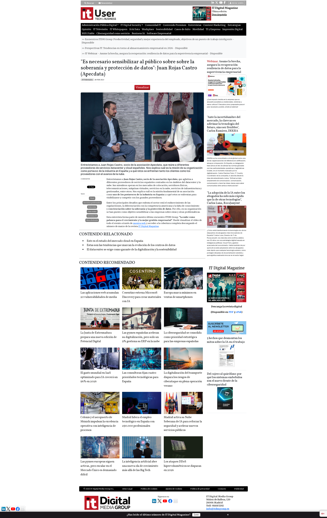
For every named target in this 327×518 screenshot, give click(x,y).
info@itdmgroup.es (217, 508)
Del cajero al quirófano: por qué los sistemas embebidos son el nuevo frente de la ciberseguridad (224, 379)
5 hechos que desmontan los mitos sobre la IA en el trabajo (226, 340)
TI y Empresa (213, 29)
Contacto (222, 489)
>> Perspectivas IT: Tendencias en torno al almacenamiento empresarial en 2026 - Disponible (135, 48)
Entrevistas (194, 25)
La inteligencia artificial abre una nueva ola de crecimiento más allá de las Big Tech (140, 466)
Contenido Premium (174, 25)
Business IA (138, 33)
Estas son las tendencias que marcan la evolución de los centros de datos (131, 245)
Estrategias (234, 25)
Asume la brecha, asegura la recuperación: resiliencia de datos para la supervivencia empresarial (224, 67)
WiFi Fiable (88, 33)
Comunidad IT (153, 25)
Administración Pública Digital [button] (99, 25)
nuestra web (139, 223)
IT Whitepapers (118, 29)
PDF (231, 312)
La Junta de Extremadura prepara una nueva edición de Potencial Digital (98, 337)
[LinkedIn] (213, 2)
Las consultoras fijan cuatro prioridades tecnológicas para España (140, 377)
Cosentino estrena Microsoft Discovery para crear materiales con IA (141, 297)
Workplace (148, 29)
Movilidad (198, 29)
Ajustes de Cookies (174, 489)
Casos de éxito (182, 29)
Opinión (86, 29)
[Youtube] (221, 2)
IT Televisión (100, 29)
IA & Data (134, 29)
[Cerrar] (228, 514)
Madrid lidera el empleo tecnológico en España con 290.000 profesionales (138, 421)
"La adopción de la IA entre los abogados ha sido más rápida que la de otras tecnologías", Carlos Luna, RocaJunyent (226, 198)
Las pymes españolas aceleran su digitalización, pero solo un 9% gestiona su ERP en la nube (141, 337)
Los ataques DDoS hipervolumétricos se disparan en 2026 (182, 466)
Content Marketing (214, 25)
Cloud (92, 198)
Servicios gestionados (92, 203)
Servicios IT (92, 216)
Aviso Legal (127, 489)
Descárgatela (219, 15)
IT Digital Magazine (148, 226)
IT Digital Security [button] (131, 25)
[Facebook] (225, 2)
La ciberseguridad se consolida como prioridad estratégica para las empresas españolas (183, 337)
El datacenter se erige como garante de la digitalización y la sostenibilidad (132, 250)
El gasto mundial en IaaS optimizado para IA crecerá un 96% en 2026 (99, 377)
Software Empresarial (159, 33)
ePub (238, 312)
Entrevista (92, 207)
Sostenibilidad (164, 29)
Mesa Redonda (92, 220)
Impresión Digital (232, 29)
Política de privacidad (199, 489)
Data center (92, 211)
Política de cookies (149, 489)
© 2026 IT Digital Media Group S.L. (98, 489)
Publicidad (239, 489)
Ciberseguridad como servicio (113, 33)
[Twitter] (216, 2)
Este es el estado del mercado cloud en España (115, 241)
